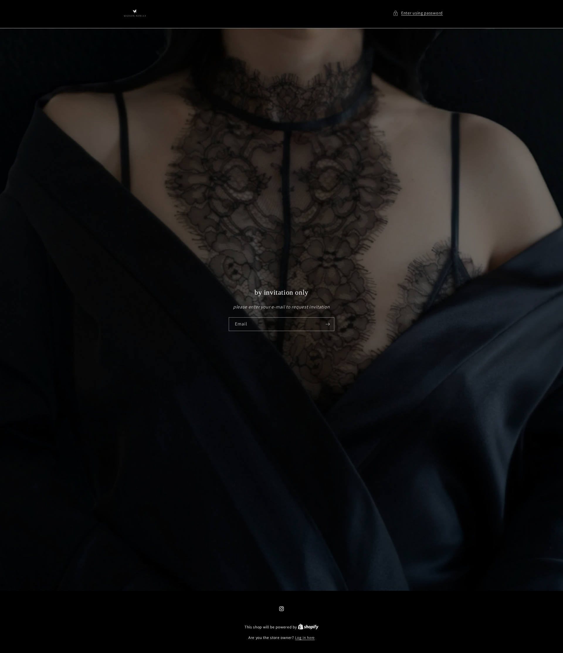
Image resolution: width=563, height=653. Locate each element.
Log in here (305, 637)
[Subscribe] (327, 324)
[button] (418, 13)
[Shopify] (308, 627)
